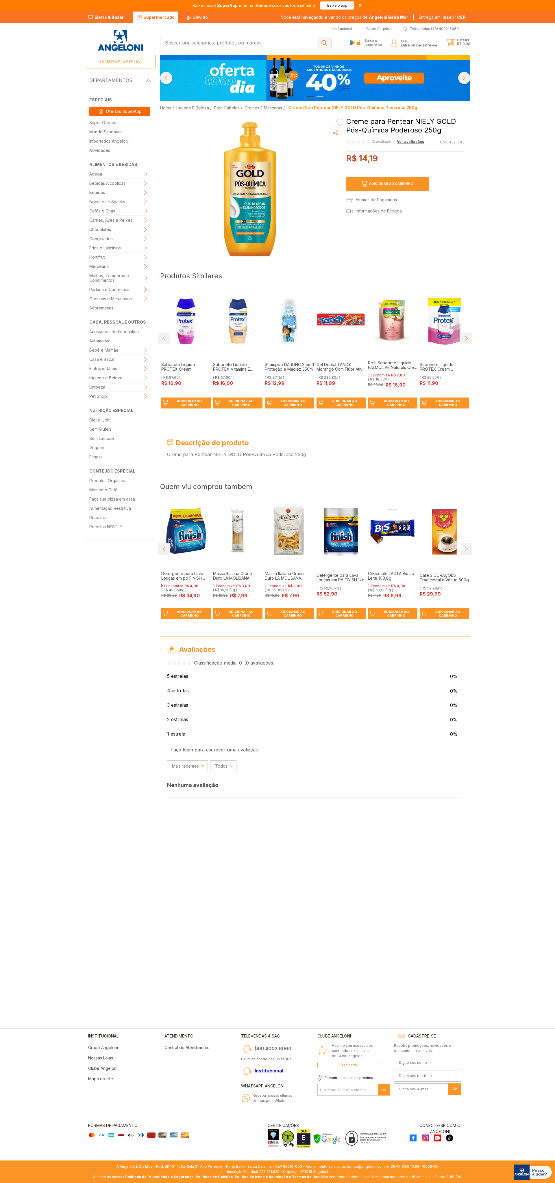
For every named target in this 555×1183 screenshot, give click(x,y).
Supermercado (159, 17)
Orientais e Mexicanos (110, 298)
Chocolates (100, 229)
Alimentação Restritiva (110, 508)
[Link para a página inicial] (166, 108)
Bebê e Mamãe (104, 350)
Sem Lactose (101, 438)
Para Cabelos (227, 107)
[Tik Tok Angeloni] (449, 1138)
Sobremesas (101, 307)
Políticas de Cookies (214, 1177)
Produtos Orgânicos (108, 480)
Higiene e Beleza (105, 377)
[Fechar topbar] (360, 5)
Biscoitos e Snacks (107, 201)
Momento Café (103, 489)
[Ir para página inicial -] (120, 40)
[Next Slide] (464, 78)
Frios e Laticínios (105, 247)
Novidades (99, 150)
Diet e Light (100, 419)
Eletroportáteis (103, 368)
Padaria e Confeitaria (109, 289)
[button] (442, 17)
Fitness (96, 456)
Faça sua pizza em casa (112, 499)
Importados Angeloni (109, 141)
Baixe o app (337, 5)
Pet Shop (98, 396)
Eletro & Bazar (109, 17)
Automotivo (100, 340)
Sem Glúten (100, 429)
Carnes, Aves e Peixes (110, 220)
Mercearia (99, 266)
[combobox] (246, 43)
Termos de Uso (305, 1177)
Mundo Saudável (105, 131)
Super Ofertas (102, 122)
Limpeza (97, 387)
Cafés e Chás (102, 210)
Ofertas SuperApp (124, 111)
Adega (95, 173)
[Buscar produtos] (324, 43)
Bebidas (97, 192)
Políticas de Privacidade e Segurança (159, 1177)
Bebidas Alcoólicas (107, 183)
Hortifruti (97, 257)
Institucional (269, 1071)
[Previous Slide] (166, 78)
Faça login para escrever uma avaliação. (215, 750)
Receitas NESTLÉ (105, 526)
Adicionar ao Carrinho (391, 184)
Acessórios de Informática (114, 331)
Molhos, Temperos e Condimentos (109, 278)
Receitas (97, 517)
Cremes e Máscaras (263, 107)
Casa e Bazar (102, 359)
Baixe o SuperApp (373, 42)
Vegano (96, 447)
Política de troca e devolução (261, 1177)
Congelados (101, 238)
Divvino (200, 17)
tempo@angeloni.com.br (368, 1166)
